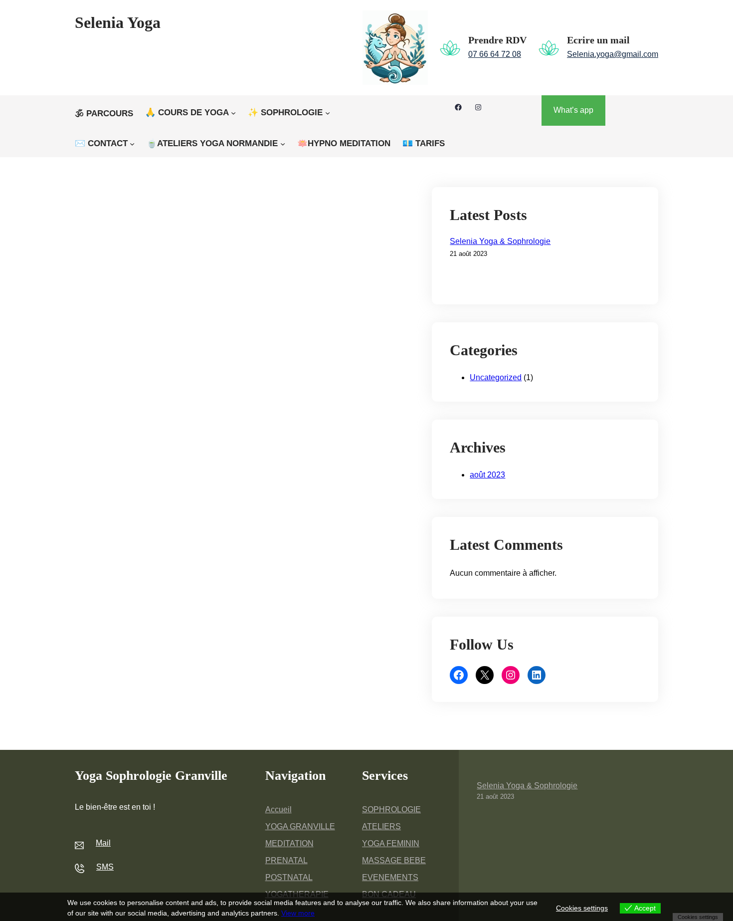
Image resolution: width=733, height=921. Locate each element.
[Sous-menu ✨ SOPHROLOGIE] (327, 112)
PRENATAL (286, 860)
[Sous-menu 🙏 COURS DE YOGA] (233, 112)
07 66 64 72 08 (494, 54)
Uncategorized (496, 377)
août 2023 (487, 474)
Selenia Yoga (118, 22)
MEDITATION (289, 843)
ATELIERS (381, 826)
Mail (103, 843)
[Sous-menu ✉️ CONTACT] (132, 143)
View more (298, 913)
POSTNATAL (289, 877)
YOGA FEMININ (390, 843)
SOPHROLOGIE (391, 809)
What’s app (573, 110)
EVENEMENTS (390, 877)
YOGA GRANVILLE (300, 826)
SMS (105, 867)
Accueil (278, 809)
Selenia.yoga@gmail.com (612, 54)
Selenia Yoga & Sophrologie (500, 241)
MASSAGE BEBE (394, 860)
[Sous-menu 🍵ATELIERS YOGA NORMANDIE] (282, 143)
